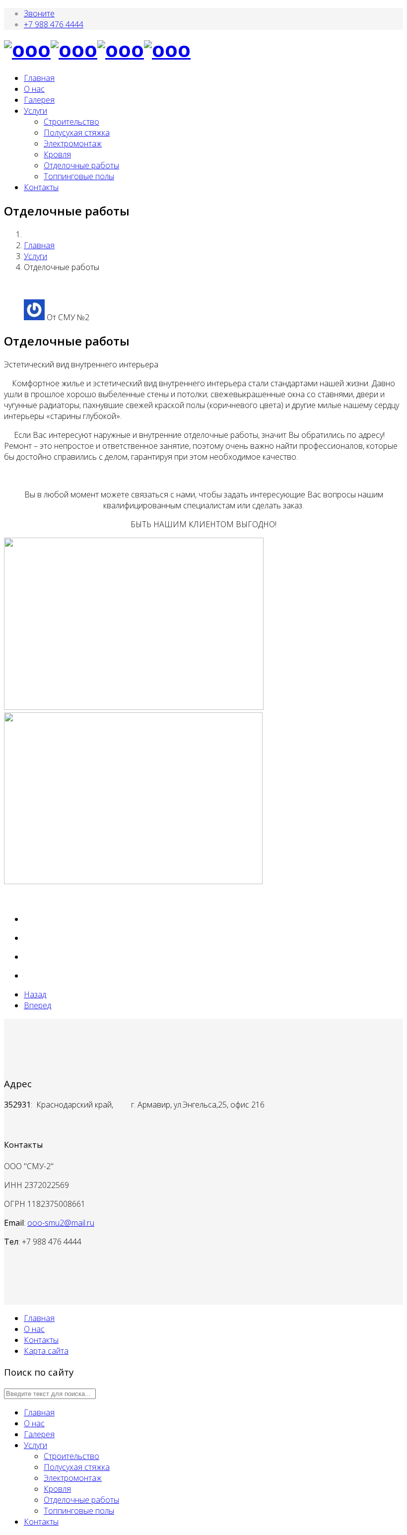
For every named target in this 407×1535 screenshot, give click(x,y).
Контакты (41, 187)
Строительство (71, 121)
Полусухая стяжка (77, 132)
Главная (39, 77)
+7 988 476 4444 (53, 24)
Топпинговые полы (79, 176)
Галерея (39, 99)
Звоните (39, 13)
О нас (34, 88)
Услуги (35, 110)
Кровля (57, 154)
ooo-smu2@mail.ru (60, 1222)
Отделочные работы (81, 165)
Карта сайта (46, 1350)
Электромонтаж (73, 143)
